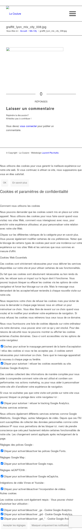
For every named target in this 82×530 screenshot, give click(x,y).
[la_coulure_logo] (34, 13)
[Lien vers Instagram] (61, 157)
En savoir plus (19, 182)
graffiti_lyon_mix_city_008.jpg (26, 27)
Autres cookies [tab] (8, 493)
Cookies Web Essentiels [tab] (13, 257)
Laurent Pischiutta (50, 152)
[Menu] (70, 13)
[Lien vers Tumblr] (67, 157)
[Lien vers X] (56, 157)
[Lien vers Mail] (73, 157)
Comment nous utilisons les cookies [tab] (20, 206)
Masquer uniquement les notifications (51, 525)
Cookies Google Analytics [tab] (14, 368)
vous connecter (28, 126)
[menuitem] (70, 13)
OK (4, 182)
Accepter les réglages (14, 525)
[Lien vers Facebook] (50, 157)
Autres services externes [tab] (14, 407)
